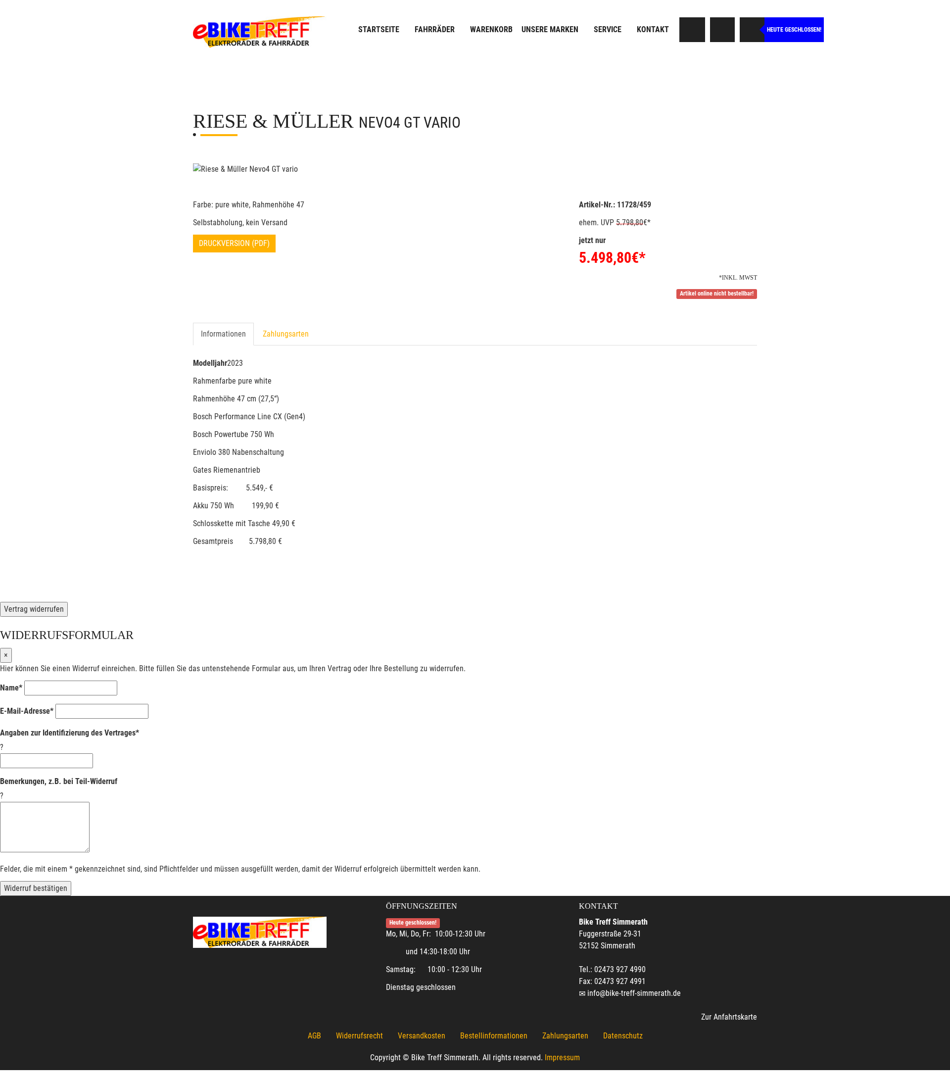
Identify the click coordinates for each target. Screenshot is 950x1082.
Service (607, 29)
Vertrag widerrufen (34, 609)
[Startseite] (260, 31)
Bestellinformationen (493, 1035)
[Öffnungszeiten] (752, 29)
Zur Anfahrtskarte (729, 1017)
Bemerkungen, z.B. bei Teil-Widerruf (58, 781)
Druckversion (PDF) (234, 243)
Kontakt (653, 29)
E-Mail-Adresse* (26, 711)
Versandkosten (421, 1035)
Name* (11, 687)
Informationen (223, 334)
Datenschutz (623, 1035)
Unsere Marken (550, 29)
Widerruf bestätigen (35, 888)
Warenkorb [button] (491, 29)
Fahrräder (435, 29)
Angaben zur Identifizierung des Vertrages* (69, 733)
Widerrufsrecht (359, 1035)
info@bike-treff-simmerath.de (634, 993)
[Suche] (692, 29)
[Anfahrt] (722, 29)
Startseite (378, 29)
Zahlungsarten (286, 334)
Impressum (562, 1057)
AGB (314, 1035)
